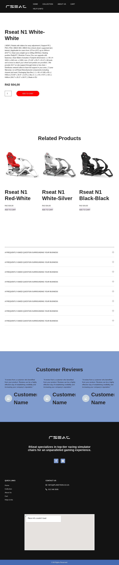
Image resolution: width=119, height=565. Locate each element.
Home (35, 4)
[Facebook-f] (56, 461)
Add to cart (27, 93)
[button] (59, 254)
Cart (73, 4)
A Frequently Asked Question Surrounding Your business (31, 252)
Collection (48, 4)
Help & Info (38, 9)
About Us (62, 4)
